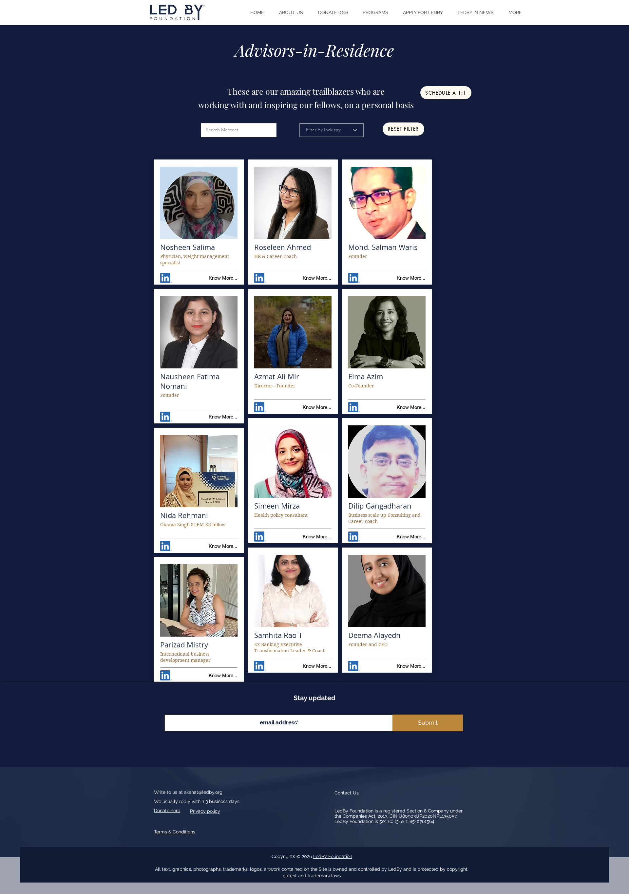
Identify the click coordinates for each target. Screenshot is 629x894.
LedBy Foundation (332, 856)
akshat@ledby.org (203, 792)
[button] (291, 12)
